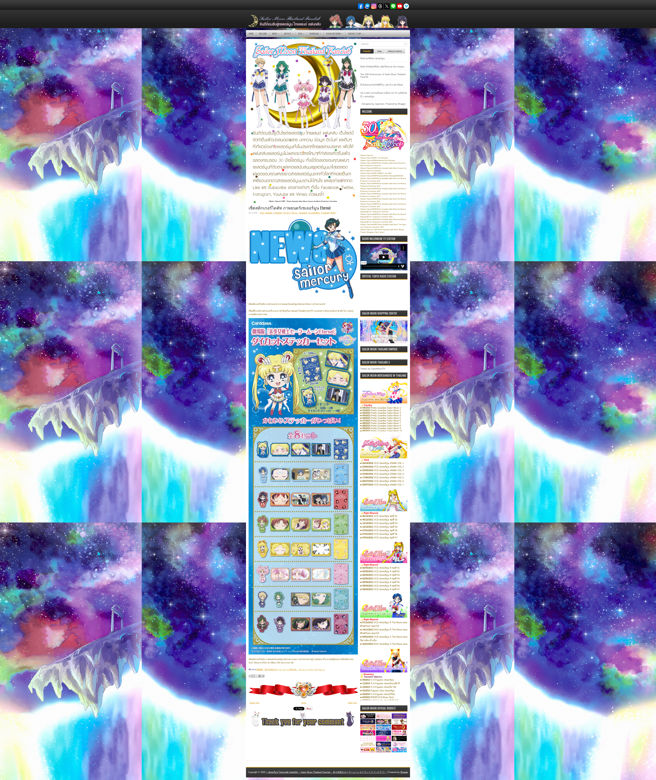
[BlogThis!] (253, 676)
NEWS (275, 33)
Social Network (334, 33)
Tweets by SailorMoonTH (372, 368)
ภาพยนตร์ (325, 213)
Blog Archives (395, 51)
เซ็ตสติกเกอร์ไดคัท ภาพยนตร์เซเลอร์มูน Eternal (290, 208)
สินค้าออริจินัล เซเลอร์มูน (372, 58)
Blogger (401, 104)
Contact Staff (356, 33)
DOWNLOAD (315, 33)
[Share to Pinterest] (263, 676)
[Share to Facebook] (260, 676)
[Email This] (250, 676)
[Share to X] (256, 676)
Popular (367, 51)
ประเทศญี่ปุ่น (314, 213)
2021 (262, 213)
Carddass (277, 213)
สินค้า (333, 213)
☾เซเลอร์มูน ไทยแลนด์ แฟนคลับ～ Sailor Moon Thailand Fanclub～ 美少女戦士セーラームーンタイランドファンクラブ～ (326, 772)
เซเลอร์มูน (303, 213)
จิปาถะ (295, 213)
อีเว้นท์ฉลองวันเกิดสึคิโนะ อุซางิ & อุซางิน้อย (381, 84)
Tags (379, 51)
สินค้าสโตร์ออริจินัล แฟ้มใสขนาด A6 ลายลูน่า (382, 66)
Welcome (263, 33)
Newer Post (254, 703)
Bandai (269, 213)
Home (251, 33)
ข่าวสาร (287, 213)
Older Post (352, 703)
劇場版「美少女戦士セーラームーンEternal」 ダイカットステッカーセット (291, 669)
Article (288, 33)
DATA (301, 33)
